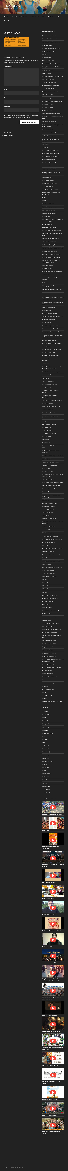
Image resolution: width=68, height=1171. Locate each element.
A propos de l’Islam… (48, 166)
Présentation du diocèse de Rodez (51, 332)
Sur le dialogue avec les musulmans (52, 271)
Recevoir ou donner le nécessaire (51, 48)
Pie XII (44, 692)
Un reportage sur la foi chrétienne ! (51, 343)
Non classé (45, 758)
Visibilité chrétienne (47, 614)
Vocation (44, 792)
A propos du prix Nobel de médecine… (52, 400)
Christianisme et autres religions (51, 372)
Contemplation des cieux (49, 656)
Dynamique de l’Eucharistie (49, 643)
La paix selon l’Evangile (48, 683)
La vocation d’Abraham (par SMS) (51, 485)
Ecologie (44, 727)
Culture (44, 720)
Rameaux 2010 (46, 427)
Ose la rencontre (47, 294)
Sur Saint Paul (46, 468)
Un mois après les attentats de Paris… (52, 153)
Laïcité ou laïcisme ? (48, 664)
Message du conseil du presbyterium (52, 482)
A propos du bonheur (48, 79)
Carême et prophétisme (49, 227)
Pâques (44, 579)
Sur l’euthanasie (46, 310)
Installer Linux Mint (47, 107)
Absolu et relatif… (47, 459)
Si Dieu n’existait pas (48, 689)
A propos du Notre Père (48, 479)
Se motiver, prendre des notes (50, 91)
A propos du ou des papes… (49, 340)
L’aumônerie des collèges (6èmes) (51, 329)
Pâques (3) (45, 589)
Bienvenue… (45, 545)
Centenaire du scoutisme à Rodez (51, 554)
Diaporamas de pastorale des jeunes (52, 76)
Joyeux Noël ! (46, 530)
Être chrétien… (46, 620)
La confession (46, 558)
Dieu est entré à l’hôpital (49, 653)
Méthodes (51, 16)
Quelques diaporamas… (48, 506)
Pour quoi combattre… (48, 203)
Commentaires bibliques (38, 16)
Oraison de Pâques (47, 136)
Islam (43, 742)
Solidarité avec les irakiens (49, 207)
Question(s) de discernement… (50, 355)
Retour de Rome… (47, 492)
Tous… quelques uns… (48, 509)
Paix (43, 764)
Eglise (44, 730)
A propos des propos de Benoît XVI (52, 567)
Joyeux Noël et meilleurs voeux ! (51, 623)
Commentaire (9, 66)
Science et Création (47, 403)
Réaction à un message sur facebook (52, 455)
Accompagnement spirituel (49, 424)
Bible (43, 717)
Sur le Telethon (46, 564)
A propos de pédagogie (48, 626)
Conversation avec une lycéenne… (51, 462)
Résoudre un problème (48, 95)
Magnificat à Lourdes (48, 647)
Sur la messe (46, 283)
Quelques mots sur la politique (50, 85)
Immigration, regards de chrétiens (51, 561)
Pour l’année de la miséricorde (50, 156)
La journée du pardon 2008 (49, 518)
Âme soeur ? (45, 363)
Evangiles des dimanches (19, 16)
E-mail (6, 98)
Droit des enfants (47, 607)
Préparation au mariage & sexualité (52, 701)
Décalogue (45, 200)
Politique (44, 777)
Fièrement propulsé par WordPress (13, 1167)
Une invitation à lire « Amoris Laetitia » (52, 101)
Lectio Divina (46, 216)
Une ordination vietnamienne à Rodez (52, 548)
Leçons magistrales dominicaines (51, 257)
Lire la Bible (45, 144)
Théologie (45, 789)
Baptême (45, 714)
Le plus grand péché (47, 673)
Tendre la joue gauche (48, 381)
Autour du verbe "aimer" (49, 133)
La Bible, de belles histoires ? (50, 384)
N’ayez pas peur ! (47, 45)
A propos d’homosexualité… (50, 503)
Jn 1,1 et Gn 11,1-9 (46, 387)
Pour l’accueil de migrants (49, 162)
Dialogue (44, 724)
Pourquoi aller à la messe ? (49, 676)
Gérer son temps (47, 98)
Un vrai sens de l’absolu (48, 159)
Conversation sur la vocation (50, 598)
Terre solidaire (46, 346)
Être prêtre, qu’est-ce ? (48, 413)
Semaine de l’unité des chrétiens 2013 (52, 248)
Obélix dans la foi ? (47, 224)
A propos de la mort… (48, 409)
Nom (6, 89)
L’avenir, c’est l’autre (47, 650)
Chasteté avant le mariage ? (50, 313)
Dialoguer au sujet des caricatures (51, 610)
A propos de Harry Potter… (49, 526)
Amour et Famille (47, 695)
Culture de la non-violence (49, 632)
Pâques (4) (45, 592)
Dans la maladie (46, 73)
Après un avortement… (48, 500)
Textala (12, 6)
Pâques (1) (45, 583)
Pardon (44, 770)
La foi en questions (47, 129)
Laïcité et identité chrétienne (50, 150)
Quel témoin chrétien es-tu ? (50, 465)
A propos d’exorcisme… (48, 274)
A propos (6, 16)
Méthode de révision (48, 70)
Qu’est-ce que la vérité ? (49, 169)
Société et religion (47, 186)
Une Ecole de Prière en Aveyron (51, 64)
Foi (43, 736)
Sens (43, 783)
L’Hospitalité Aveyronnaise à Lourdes (52, 67)
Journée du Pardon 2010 (49, 433)
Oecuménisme (46, 761)
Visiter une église (47, 430)
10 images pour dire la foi (49, 286)
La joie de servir (46, 57)
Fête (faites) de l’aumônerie (50, 213)
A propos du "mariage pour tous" (51, 254)
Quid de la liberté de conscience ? (51, 667)
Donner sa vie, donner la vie (49, 183)
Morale (44, 755)
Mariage (44, 748)
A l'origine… (45, 421)
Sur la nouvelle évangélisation (50, 245)
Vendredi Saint (46, 515)
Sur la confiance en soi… (49, 573)
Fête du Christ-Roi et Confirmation (51, 629)
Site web (7, 106)
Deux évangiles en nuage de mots (51, 113)
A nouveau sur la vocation (49, 595)
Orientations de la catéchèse (50, 536)
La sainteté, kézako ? (48, 268)
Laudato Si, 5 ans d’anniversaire (51, 42)
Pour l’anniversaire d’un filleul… (50, 640)
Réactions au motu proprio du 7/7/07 (52, 539)
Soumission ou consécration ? (50, 189)
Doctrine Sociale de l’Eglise (49, 617)
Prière (44, 780)
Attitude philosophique (48, 210)
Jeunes (44, 745)
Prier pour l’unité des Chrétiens (50, 489)
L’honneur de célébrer (48, 180)
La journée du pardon (48, 551)
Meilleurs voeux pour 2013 (49, 251)
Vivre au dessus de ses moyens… (51, 406)
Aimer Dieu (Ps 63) (47, 512)
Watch (53, 807)
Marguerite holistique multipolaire (51, 39)
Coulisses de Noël (47, 375)
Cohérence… (46, 680)
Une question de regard (48, 601)
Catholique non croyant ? (49, 319)
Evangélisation (46, 733)
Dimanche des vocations (49, 51)
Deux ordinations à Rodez (49, 576)
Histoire (44, 739)
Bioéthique (45, 686)
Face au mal (45, 439)
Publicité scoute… (47, 322)
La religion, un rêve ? (48, 104)
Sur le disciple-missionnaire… (50, 82)
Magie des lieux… (47, 436)
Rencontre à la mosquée (49, 121)
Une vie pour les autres (48, 542)
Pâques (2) (45, 586)
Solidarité (45, 786)
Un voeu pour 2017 (47, 110)
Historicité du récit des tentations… (52, 349)
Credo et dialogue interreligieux (51, 325)
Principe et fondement (48, 352)
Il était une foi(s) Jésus (48, 533)
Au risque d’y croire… (48, 471)
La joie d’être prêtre (47, 177)
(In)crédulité (45, 604)
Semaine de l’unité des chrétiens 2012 (52, 316)
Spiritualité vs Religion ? (48, 60)
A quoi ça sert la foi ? (48, 88)
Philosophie (45, 773)
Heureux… (45, 698)
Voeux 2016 (45, 147)
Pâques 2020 (46, 54)
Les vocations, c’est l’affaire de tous (52, 230)
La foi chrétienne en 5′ (48, 265)
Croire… (44, 197)
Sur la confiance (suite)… (49, 570)
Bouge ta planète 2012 (48, 307)
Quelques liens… (46, 442)
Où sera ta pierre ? (47, 670)
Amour (44, 711)
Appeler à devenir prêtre (49, 241)
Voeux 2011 (45, 378)
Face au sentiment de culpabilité (51, 238)
